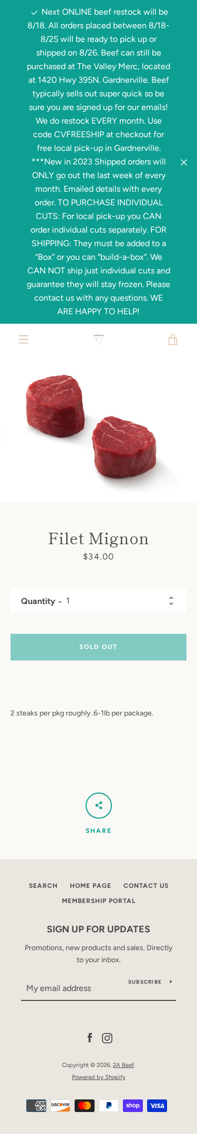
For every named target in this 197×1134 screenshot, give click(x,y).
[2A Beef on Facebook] (90, 1037)
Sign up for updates (98, 929)
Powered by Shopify (99, 1077)
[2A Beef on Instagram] (107, 1037)
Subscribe (145, 981)
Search (43, 885)
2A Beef (123, 1065)
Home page (90, 885)
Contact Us (146, 885)
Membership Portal (99, 901)
